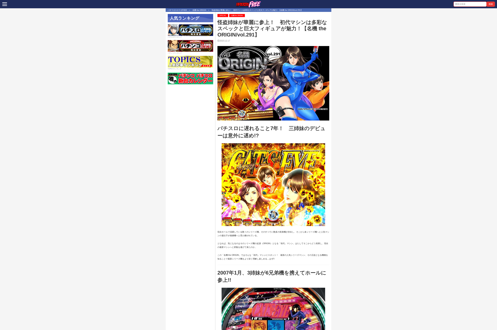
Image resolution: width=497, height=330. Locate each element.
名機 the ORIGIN (237, 15)
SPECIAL (223, 15)
